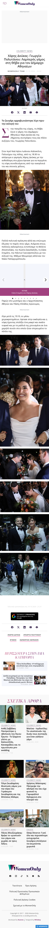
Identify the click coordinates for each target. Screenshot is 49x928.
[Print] (37, 112)
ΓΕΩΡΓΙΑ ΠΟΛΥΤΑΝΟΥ (32, 635)
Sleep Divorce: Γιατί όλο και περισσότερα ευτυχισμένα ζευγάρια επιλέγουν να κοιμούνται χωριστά (37, 839)
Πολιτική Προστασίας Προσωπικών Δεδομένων (24, 892)
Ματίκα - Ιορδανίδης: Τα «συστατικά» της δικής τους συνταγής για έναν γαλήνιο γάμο (37, 734)
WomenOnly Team (16, 71)
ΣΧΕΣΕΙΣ (30, 830)
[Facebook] (12, 112)
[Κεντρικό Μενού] (5, 3)
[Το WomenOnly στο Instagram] (16, 876)
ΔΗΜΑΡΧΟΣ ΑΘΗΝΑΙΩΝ (30, 640)
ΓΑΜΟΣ (13, 640)
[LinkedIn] (24, 112)
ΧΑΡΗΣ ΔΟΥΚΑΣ (14, 635)
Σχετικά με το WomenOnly (24, 905)
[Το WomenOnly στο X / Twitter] (27, 876)
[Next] (45, 279)
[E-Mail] (31, 112)
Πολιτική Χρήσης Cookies (24, 899)
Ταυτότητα (17, 885)
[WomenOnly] (24, 3)
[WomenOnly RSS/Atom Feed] (38, 876)
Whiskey (37, 920)
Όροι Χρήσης (31, 885)
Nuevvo (21, 920)
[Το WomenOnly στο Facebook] (10, 876)
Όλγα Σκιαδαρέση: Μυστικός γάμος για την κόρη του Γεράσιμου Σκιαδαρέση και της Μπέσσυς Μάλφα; (11, 790)
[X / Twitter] (18, 112)
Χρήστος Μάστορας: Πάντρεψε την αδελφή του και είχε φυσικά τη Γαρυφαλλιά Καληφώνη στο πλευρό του (36, 791)
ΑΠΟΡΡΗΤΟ (43, 926)
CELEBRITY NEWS (25, 51)
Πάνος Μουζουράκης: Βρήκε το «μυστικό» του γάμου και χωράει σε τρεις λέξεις (11, 838)
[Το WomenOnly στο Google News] (33, 876)
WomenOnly (24, 868)
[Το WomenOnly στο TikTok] (21, 876)
